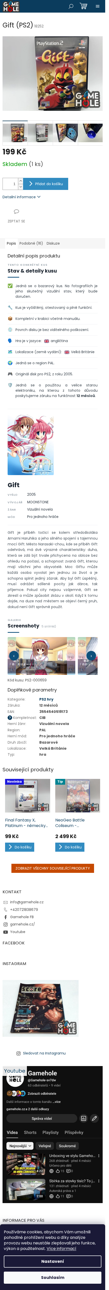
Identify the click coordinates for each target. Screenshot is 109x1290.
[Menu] (98, 6)
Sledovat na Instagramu (44, 1053)
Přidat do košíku (49, 183)
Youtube (17, 931)
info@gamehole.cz (27, 902)
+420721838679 (24, 909)
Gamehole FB (22, 916)
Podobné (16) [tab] (31, 243)
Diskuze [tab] (53, 243)
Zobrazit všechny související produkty (52, 868)
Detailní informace (19, 197)
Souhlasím (52, 1277)
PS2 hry (46, 699)
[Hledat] (71, 6)
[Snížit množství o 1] (20, 187)
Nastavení (52, 1261)
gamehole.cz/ (22, 924)
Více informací (61, 1248)
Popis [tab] (11, 243)
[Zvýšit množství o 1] (20, 181)
